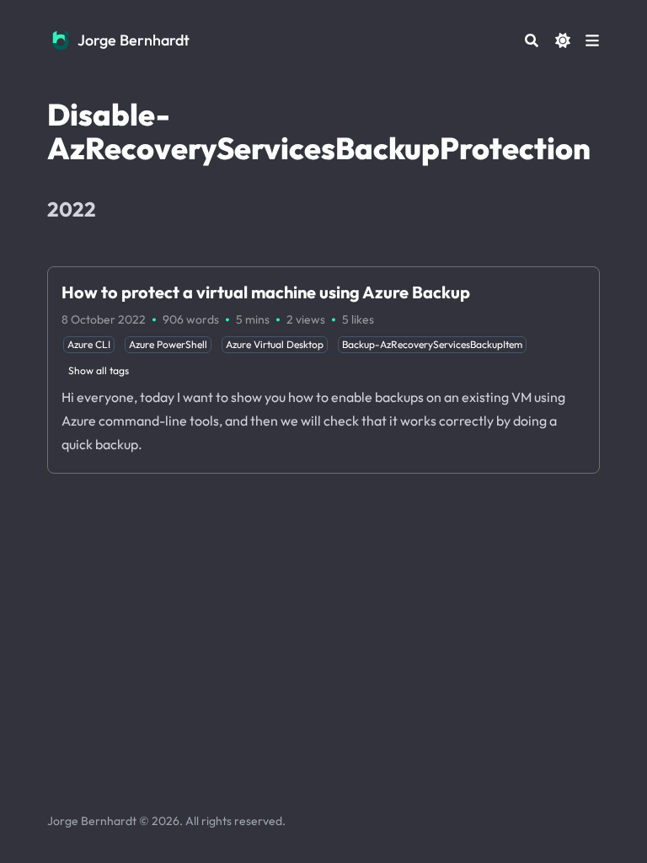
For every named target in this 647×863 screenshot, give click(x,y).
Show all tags (98, 370)
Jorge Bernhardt (134, 40)
